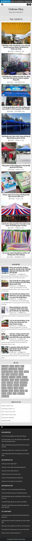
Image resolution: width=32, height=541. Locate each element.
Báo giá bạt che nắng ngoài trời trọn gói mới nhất (15, 529)
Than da (11, 391)
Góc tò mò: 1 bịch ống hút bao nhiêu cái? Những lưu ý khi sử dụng (16, 254)
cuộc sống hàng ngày (7, 372)
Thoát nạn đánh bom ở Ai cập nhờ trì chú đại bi (15, 450)
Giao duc (19, 377)
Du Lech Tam (12, 377)
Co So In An (4, 369)
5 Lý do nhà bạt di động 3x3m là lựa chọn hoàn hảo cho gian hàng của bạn (19, 322)
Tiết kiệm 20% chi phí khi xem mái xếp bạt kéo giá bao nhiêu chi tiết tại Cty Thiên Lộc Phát (16, 47)
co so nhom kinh (13, 369)
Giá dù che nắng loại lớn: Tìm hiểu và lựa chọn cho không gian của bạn (16, 224)
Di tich (7, 374)
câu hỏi (16, 372)
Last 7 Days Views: (6, 411)
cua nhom (20, 369)
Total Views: (5, 417)
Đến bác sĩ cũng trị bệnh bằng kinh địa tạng (13, 489)
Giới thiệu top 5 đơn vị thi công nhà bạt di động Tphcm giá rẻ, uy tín (16, 137)
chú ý (22, 366)
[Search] (30, 4)
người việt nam (23, 382)
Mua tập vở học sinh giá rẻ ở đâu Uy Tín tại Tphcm (16, 526)
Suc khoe (4, 388)
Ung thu (4, 393)
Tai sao (15, 388)
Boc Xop (12, 366)
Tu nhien (22, 391)
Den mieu (26, 372)
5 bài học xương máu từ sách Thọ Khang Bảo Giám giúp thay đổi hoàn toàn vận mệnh (19, 335)
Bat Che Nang (5, 366)
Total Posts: (4, 420)
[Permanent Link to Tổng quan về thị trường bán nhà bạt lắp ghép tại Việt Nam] (16, 153)
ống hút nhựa (5, 396)
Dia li (3, 374)
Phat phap (16, 385)
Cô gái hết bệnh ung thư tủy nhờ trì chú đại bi (14, 501)
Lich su (12, 380)
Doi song (21, 374)
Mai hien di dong (24, 380)
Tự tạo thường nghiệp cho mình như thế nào (14, 436)
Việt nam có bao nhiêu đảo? (9, 463)
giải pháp (24, 377)
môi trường (10, 382)
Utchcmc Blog (16, 9)
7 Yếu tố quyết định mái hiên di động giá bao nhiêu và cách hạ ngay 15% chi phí (16, 108)
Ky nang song (5, 380)
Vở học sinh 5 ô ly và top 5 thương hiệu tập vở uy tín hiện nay (16, 195)
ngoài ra (16, 382)
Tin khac (16, 391)
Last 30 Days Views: (7, 414)
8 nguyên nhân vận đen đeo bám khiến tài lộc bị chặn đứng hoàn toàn (19, 348)
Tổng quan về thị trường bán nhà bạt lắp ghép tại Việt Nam (16, 166)
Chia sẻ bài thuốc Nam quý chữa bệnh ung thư (14, 493)
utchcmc (11, 51)
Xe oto (14, 393)
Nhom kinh (9, 385)
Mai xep (3, 382)
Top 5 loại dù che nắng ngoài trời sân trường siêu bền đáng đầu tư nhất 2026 (19, 282)
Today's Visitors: (6, 405)
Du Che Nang (5, 377)
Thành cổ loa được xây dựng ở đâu (11, 474)
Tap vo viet (4, 391)
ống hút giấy (21, 393)
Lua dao (17, 380)
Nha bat (4, 385)
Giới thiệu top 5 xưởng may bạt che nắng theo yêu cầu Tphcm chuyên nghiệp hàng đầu (16, 78)
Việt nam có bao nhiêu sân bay (10, 470)
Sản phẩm (10, 388)
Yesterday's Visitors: (7, 408)
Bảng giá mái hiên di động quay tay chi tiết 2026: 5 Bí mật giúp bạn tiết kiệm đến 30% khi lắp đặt (19, 270)
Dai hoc (21, 372)
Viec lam (9, 393)
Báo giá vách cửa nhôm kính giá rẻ (11, 533)
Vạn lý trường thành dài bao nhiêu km (12, 477)
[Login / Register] (28, 4)
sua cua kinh (23, 385)
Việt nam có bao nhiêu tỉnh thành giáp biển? (14, 467)
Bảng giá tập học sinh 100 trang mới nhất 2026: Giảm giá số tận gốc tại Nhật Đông (19, 308)
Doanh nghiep (14, 374)
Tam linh (21, 388)
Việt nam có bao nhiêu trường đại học (12, 481)
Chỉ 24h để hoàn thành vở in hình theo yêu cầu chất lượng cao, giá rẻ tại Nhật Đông (19, 295)
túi (26, 391)
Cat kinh (17, 366)
